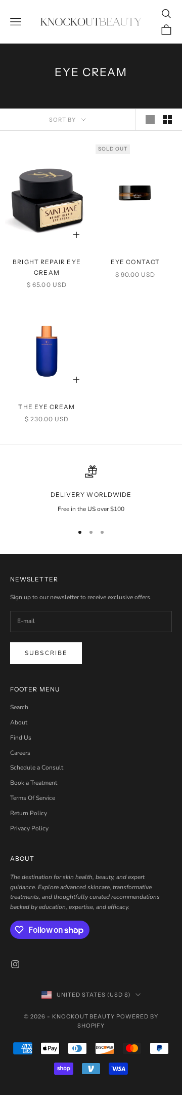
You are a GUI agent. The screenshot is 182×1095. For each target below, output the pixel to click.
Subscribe (46, 653)
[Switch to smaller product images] (167, 119)
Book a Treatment (33, 783)
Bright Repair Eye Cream (46, 267)
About (18, 722)
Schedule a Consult (36, 767)
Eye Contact (135, 262)
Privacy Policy (29, 828)
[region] (91, 489)
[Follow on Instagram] (15, 964)
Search (19, 707)
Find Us (20, 738)
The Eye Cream (46, 407)
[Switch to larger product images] (150, 119)
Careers (20, 753)
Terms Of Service (32, 798)
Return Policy (28, 813)
